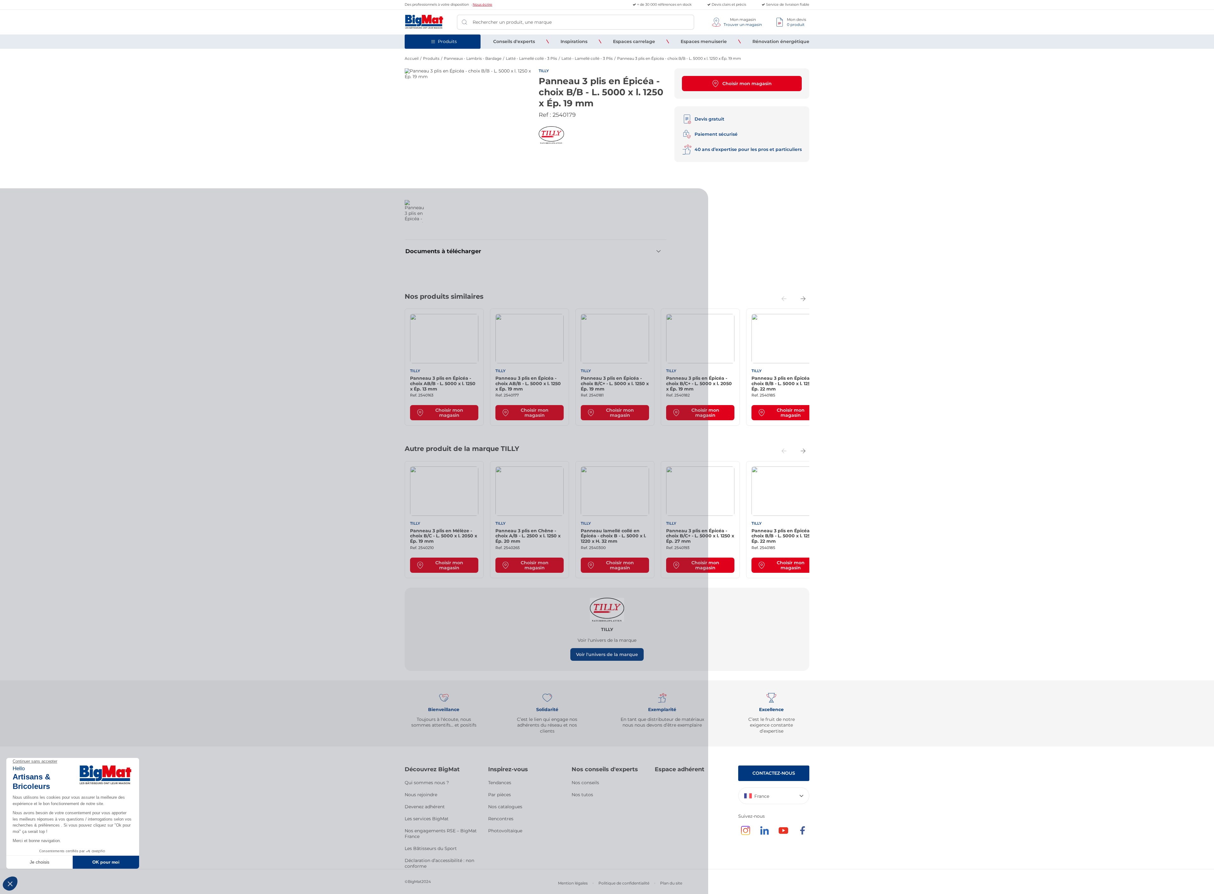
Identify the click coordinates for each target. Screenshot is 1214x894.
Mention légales (573, 883)
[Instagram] (745, 833)
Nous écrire (482, 4)
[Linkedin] (764, 833)
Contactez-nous (773, 773)
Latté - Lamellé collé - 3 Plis (531, 58)
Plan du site (671, 883)
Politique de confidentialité (623, 883)
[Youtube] (783, 833)
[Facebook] (802, 833)
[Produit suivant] (803, 298)
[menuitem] (514, 41)
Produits (431, 58)
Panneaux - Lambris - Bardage (472, 58)
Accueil (412, 58)
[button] (444, 367)
